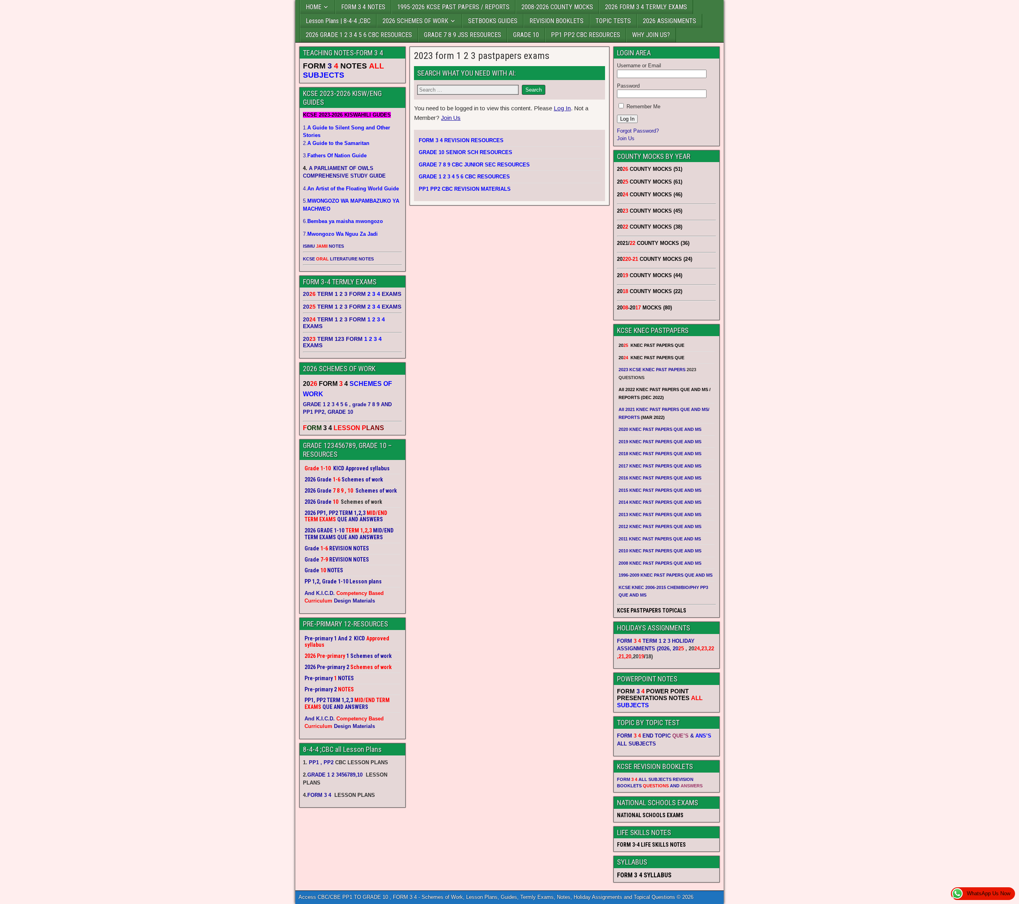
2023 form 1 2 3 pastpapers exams (481, 55)
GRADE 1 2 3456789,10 (335, 775)
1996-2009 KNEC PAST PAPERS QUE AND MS (666, 575)
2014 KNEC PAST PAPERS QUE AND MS (660, 502)
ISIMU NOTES (323, 246)
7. (340, 234)
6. (343, 221)
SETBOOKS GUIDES (492, 21)
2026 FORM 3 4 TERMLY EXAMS (646, 7)
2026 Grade (318, 502)
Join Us (451, 117)
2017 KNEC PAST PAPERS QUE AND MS (660, 466)
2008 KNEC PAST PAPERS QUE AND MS (660, 563)
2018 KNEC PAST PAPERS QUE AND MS (660, 453)
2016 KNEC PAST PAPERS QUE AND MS (660, 477)
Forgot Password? (638, 131)
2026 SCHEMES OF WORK (415, 21)
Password (628, 86)
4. (351, 189)
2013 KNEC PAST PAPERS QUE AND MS (660, 514)
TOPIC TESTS (613, 21)
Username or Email (639, 65)
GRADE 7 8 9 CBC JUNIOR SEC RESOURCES (474, 165)
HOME (313, 7)
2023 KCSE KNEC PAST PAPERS (652, 369)
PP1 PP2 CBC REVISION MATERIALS (465, 189)
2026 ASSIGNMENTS (669, 21)
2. (336, 143)
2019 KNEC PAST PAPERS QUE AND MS (660, 441)
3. (335, 155)
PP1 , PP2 (321, 762)
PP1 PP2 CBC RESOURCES (585, 35)
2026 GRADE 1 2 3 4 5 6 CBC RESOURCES (359, 35)
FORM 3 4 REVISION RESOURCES (461, 140)
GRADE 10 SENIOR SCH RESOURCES (465, 152)
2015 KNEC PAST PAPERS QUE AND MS (661, 490)
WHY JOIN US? (651, 35)
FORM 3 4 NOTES (363, 7)
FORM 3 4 (320, 795)
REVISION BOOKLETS (556, 21)
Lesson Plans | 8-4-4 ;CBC (338, 21)
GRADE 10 (526, 35)
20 (678, 649)
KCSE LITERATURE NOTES (338, 258)
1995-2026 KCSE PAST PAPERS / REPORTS (453, 7)
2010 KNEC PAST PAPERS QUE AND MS (660, 550)
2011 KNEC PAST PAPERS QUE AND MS (660, 538)
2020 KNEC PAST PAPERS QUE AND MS (660, 429)
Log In (562, 108)
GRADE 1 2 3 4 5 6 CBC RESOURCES (464, 177)
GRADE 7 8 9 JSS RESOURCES (462, 35)
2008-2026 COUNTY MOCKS (557, 7)
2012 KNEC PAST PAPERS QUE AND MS (660, 526)
